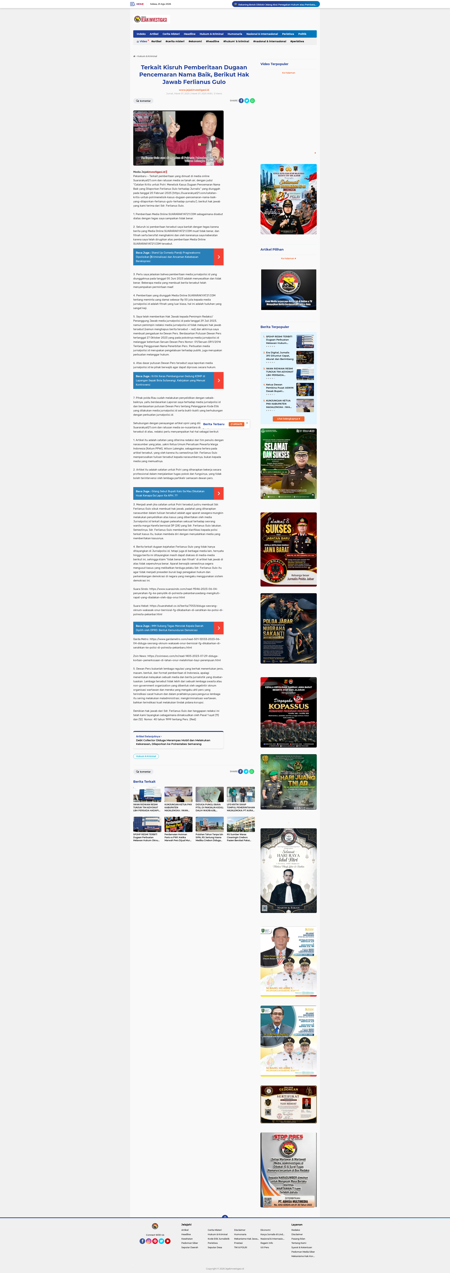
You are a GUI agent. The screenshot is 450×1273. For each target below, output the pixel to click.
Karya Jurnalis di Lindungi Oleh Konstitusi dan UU (274, 1234)
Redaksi (295, 1230)
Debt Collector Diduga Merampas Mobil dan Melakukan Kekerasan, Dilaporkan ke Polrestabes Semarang (173, 742)
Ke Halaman (288, 72)
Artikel (154, 34)
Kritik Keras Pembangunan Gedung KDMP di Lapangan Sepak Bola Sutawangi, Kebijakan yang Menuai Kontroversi (170, 380)
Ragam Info (267, 1243)
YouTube (170, 1245)
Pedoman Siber (189, 1243)
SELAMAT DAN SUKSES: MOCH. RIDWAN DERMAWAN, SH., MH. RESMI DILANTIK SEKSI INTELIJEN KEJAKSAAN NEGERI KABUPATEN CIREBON (277, 4)
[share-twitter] (246, 100)
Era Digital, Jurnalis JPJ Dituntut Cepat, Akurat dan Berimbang (280, 355)
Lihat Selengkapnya (288, 418)
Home (140, 4)
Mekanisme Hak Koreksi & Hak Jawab (304, 1256)
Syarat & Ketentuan (301, 1247)
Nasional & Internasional (262, 34)
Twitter (163, 1245)
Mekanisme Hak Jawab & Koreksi (247, 1238)
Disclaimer (239, 1230)
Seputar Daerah (189, 1247)
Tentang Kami (298, 1243)
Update (237, 424)
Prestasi (238, 1243)
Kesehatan (187, 1238)
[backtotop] (225, 1218)
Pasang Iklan (298, 1238)
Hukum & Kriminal (211, 34)
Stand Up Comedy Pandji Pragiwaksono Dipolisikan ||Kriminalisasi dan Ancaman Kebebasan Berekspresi (168, 257)
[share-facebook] (241, 100)
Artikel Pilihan (272, 249)
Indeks (141, 34)
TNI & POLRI (240, 1247)
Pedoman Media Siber (303, 1251)
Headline (189, 34)
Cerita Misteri (171, 34)
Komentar (145, 101)
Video (143, 41)
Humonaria (235, 34)
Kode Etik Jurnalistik (219, 1238)
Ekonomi (196, 41)
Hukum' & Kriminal (237, 41)
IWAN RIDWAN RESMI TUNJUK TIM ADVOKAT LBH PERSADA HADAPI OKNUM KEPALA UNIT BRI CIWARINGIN (279, 372)
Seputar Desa (215, 1247)
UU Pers (265, 1247)
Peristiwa (288, 34)
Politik (302, 34)
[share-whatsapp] (252, 100)
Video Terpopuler (274, 64)
